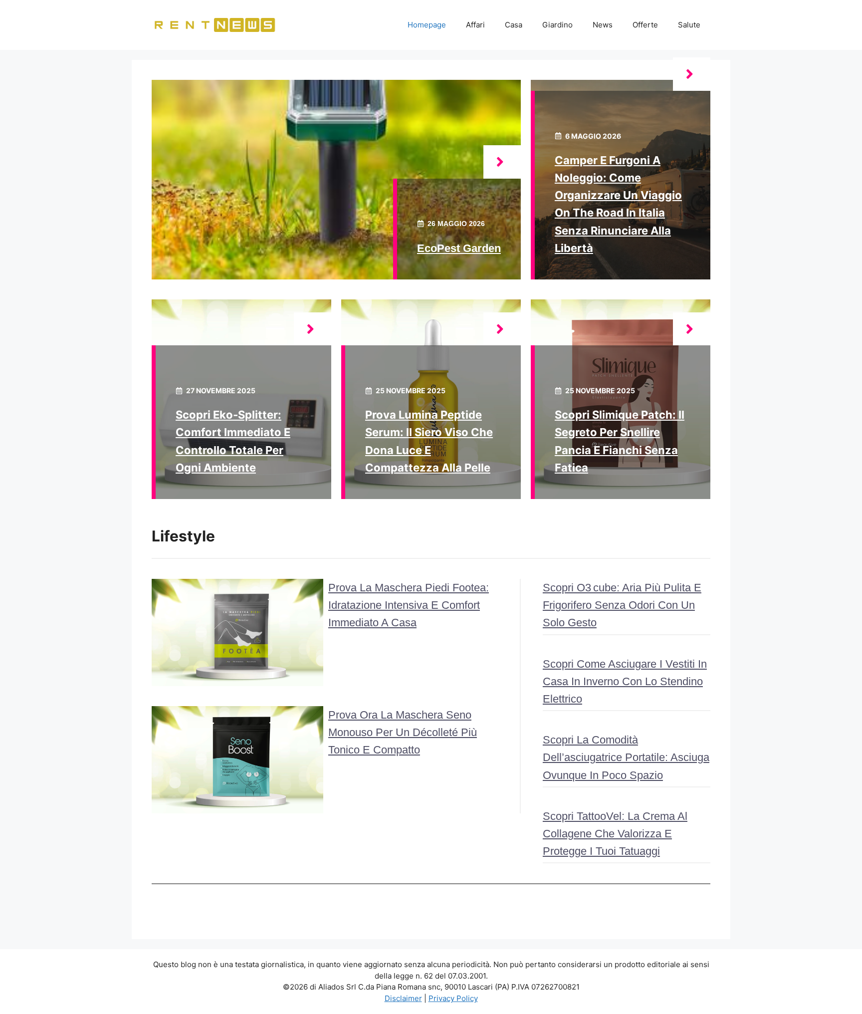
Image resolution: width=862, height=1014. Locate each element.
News (603, 24)
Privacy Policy (453, 998)
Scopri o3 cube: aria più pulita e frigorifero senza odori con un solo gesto (622, 605)
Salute (689, 24)
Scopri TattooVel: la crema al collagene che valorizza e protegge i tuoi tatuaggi (615, 833)
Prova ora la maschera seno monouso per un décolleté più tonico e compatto (402, 732)
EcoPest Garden (459, 248)
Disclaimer (403, 998)
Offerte (645, 24)
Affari (475, 24)
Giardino (557, 24)
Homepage (427, 24)
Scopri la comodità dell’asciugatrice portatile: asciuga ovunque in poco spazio (626, 757)
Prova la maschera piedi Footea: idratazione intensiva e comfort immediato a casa (408, 605)
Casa (513, 24)
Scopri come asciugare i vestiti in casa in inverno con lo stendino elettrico (625, 681)
